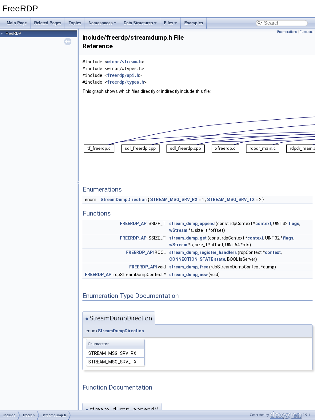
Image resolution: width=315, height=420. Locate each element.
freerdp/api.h (123, 75)
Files (168, 23)
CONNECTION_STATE (191, 259)
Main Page (17, 23)
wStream (178, 230)
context (263, 223)
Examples (193, 23)
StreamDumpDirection (124, 199)
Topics (75, 23)
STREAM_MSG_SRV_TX (231, 199)
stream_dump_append (192, 223)
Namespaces (101, 23)
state (219, 259)
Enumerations (287, 32)
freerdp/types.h (125, 82)
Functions (306, 32)
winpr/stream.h (124, 61)
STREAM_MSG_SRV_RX (173, 199)
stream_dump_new (188, 274)
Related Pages (47, 23)
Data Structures (138, 23)
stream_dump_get (188, 238)
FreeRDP (13, 33)
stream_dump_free (188, 266)
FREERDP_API (134, 223)
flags (294, 223)
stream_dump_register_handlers (203, 252)
